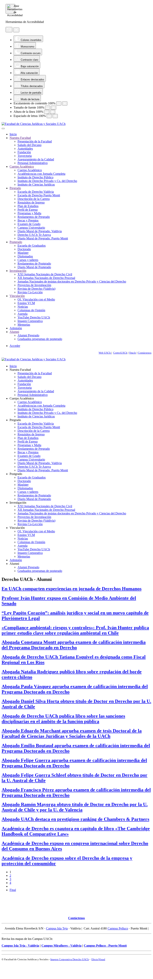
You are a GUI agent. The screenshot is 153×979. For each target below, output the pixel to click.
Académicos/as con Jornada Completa (41, 173)
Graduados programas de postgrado (40, 339)
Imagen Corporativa (30, 321)
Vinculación (17, 296)
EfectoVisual (98, 959)
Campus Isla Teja (57, 928)
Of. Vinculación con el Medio (36, 299)
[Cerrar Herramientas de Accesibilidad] (16, 30)
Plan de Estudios (28, 206)
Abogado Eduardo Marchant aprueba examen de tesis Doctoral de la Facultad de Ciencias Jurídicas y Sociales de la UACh (72, 733)
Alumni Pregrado (28, 335)
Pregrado (15, 188)
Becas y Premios (28, 220)
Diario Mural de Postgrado (34, 267)
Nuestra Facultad (20, 137)
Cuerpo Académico (22, 166)
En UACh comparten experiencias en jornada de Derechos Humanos (71, 588)
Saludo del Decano (29, 145)
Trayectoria (25, 155)
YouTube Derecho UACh (34, 317)
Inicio (13, 134)
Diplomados (25, 256)
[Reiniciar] (9, 29)
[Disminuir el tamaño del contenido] (58, 103)
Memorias (24, 324)
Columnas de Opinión (31, 310)
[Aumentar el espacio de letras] (55, 116)
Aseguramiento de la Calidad (36, 159)
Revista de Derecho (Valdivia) (36, 288)
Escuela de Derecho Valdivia (36, 191)
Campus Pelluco (118, 928)
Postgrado (16, 242)
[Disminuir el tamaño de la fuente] (47, 108)
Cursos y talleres (28, 260)
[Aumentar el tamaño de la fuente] (53, 108)
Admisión (16, 328)
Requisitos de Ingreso (31, 202)
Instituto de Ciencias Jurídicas (36, 184)
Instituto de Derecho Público (35, 177)
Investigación (18, 270)
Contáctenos (144, 352)
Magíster (23, 252)
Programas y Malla (29, 213)
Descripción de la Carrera (34, 199)
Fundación (24, 152)
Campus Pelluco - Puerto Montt (105, 945)
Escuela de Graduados (32, 245)
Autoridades (25, 148)
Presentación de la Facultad (35, 141)
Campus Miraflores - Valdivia (61, 945)
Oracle (132, 352)
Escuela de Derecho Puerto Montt (39, 195)
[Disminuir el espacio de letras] (49, 116)
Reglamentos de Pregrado (34, 217)
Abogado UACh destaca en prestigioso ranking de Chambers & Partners (75, 819)
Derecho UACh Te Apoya (34, 234)
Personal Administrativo (33, 163)
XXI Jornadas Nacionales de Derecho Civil (45, 274)
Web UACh (105, 352)
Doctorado (24, 249)
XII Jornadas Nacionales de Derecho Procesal (46, 278)
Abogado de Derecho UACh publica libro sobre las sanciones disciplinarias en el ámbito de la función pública (63, 718)
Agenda (22, 313)
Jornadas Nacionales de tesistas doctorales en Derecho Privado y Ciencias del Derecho (72, 281)
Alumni (14, 331)
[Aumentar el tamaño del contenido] (64, 103)
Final (13, 890)
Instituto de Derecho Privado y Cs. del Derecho (47, 181)
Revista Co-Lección (30, 292)
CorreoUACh (120, 352)
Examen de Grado (29, 224)
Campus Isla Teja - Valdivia (20, 945)
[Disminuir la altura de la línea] (46, 112)
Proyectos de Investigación (34, 285)
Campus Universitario (31, 227)
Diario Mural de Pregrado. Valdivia (40, 231)
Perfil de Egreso (28, 209)
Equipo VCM (26, 303)
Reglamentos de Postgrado (34, 263)
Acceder (15, 345)
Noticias (23, 306)
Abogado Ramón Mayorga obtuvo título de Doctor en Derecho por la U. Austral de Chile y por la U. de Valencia (75, 807)
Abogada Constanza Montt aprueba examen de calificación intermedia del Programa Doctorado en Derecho (74, 645)
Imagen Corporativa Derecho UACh (69, 959)
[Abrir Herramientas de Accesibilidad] (10, 9)
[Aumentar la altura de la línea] (52, 112)
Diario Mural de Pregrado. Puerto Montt (43, 238)
